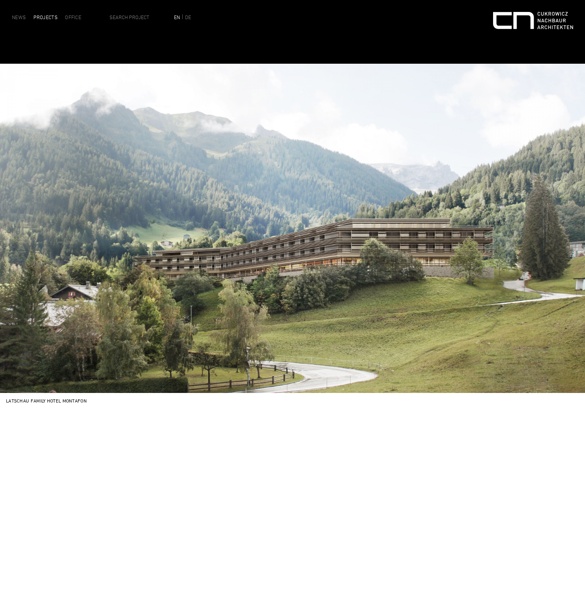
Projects (45, 17)
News (19, 17)
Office (73, 17)
